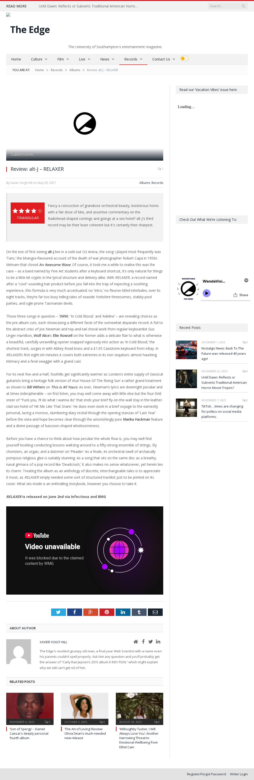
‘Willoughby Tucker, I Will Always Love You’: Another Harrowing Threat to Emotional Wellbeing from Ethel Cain (139, 738)
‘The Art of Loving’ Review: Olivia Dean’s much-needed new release (85, 733)
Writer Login (239, 774)
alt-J (51, 251)
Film (60, 59)
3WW (64, 316)
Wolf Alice (42, 335)
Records (130, 59)
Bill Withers (36, 387)
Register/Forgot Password (206, 774)
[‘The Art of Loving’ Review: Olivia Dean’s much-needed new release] (84, 708)
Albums (144, 183)
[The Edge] (28, 28)
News (104, 59)
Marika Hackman (136, 419)
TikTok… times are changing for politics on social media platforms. (222, 411)
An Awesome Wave (54, 264)
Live (82, 59)
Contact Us (161, 59)
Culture (36, 59)
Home (16, 59)
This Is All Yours (64, 387)
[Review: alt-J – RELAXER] (84, 124)
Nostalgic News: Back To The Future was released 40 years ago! (223, 353)
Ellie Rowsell (62, 335)
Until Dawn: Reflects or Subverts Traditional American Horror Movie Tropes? (90, 6)
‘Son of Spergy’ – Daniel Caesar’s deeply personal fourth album (29, 733)
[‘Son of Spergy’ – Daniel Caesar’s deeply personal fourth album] (30, 708)
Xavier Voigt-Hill (53, 642)
